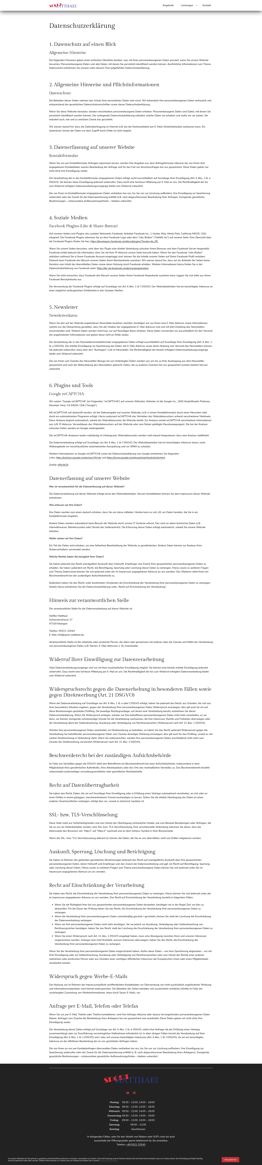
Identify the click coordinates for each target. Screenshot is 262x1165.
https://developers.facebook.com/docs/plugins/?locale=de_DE (124, 241)
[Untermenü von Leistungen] (196, 5)
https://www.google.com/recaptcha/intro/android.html (136, 457)
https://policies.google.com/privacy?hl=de (78, 457)
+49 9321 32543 (135, 1144)
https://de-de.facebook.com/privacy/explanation (123, 268)
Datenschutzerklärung (109, 1160)
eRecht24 (63, 464)
